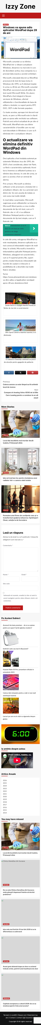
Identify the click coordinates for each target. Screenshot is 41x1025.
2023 (5, 788)
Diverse (6, 24)
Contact (12, 1018)
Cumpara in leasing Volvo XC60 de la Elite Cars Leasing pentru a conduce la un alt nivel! (21, 394)
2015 (5, 810)
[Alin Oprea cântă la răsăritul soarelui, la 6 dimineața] (20, 325)
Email (24, 574)
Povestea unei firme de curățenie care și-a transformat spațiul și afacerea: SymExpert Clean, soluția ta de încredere (20, 517)
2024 (5, 786)
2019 (5, 799)
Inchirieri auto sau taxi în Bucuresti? (15, 649)
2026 (5, 780)
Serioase (6, 885)
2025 (5, 783)
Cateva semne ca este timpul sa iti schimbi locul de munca (20, 384)
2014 (5, 813)
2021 (5, 794)
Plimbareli (6, 998)
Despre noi (22, 1015)
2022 (5, 791)
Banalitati (6, 924)
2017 (5, 805)
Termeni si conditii (10, 1015)
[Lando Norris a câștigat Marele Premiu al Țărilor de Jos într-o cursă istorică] (20, 298)
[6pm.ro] (20, 734)
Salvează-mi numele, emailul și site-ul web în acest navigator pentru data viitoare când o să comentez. (20, 598)
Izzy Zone (20, 6)
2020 (5, 796)
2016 (5, 807)
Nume (6, 574)
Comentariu (8, 545)
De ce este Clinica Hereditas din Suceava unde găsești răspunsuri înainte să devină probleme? (18, 892)
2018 (5, 802)
